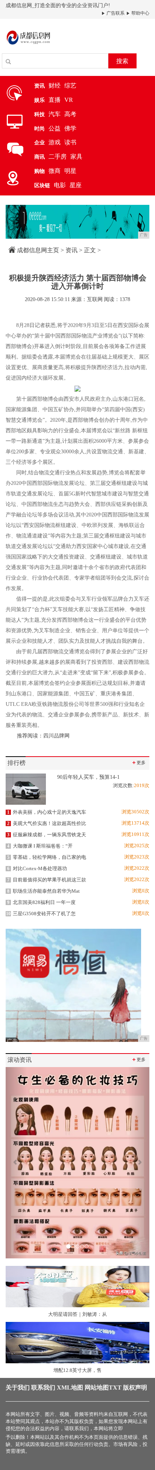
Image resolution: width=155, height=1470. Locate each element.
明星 (70, 171)
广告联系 (115, 13)
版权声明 (135, 1387)
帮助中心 (139, 13)
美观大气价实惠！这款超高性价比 (46, 823)
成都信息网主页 (38, 250)
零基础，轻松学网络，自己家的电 (46, 857)
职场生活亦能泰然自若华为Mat (43, 891)
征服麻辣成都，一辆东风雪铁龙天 (46, 834)
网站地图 (97, 1387)
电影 (60, 185)
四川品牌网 (57, 736)
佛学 (70, 128)
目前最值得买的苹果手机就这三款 (46, 880)
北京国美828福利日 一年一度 (41, 902)
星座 (76, 185)
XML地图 (70, 1387)
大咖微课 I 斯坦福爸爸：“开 (40, 846)
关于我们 (18, 1387)
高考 (70, 114)
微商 (55, 171)
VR (68, 100)
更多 (138, 762)
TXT (115, 1387)
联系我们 (43, 1387)
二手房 (58, 156)
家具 (76, 156)
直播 (55, 100)
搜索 (122, 61)
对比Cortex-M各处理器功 (37, 868)
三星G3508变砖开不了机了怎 (41, 913)
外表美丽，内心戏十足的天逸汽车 (46, 812)
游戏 (55, 142)
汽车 (55, 114)
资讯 (71, 250)
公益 (55, 128)
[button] (16, 1162)
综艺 (70, 85)
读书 (70, 142)
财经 (55, 85)
